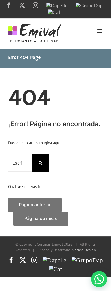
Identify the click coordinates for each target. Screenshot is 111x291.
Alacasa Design (83, 249)
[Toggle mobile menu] (100, 31)
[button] (99, 279)
